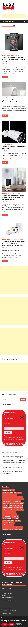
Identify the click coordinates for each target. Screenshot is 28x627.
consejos (14, 494)
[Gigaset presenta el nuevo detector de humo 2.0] (14, 89)
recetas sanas (15, 518)
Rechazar (11, 624)
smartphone (5, 522)
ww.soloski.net (6, 595)
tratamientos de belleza (8, 529)
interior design (12, 505)
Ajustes (18, 624)
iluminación (5, 505)
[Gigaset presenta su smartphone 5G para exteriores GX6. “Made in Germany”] (14, 41)
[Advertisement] (15, 16)
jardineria (5, 507)
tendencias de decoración (8, 524)
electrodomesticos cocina (17, 503)
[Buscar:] (14, 399)
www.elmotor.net (6, 591)
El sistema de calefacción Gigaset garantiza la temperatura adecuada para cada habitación (13, 243)
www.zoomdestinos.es (8, 600)
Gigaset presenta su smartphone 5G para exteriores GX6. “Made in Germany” (13, 59)
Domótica (4, 144)
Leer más (4, 76)
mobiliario (16, 507)
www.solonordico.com (8, 599)
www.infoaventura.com (8, 588)
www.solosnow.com (7, 597)
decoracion (16, 499)
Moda (21, 507)
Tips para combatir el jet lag (10, 464)
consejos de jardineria (17, 496)
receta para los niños (7, 514)
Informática (11, 193)
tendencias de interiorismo (8, 527)
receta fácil (5, 512)
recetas (14, 514)
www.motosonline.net (7, 590)
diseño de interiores (16, 501)
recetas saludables (7, 518)
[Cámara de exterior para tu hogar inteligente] (14, 132)
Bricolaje (4, 494)
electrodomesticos (7, 503)
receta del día (11, 509)
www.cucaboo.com (7, 593)
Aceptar (4, 624)
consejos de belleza (7, 496)
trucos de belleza (18, 529)
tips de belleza (19, 527)
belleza (19, 492)
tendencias (11, 522)
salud (12, 520)
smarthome (17, 520)
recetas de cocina (6, 516)
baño (15, 492)
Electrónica (5, 55)
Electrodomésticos (6, 239)
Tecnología (11, 55)
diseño (21, 499)
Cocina (9, 494)
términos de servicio (19, 444)
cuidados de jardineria (7, 499)
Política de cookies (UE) (8, 613)
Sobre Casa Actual (6, 608)
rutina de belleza (6, 520)
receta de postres (19, 509)
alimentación (11, 490)
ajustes (13, 621)
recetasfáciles (15, 516)
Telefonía (16, 55)
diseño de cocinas (6, 501)
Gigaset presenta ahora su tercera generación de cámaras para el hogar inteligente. (13, 197)
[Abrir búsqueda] (24, 21)
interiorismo (20, 505)
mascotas (10, 507)
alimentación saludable (8, 492)
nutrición (4, 509)
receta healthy (12, 512)
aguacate (5, 490)
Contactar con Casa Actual (9, 610)
